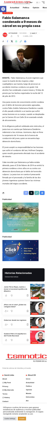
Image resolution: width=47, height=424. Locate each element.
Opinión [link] (34, 313)
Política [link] (35, 298)
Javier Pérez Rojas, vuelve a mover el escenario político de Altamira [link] (15, 289)
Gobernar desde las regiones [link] (15, 320)
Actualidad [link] (7, 13)
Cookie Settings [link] (9, 418)
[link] (3, 9)
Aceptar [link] (22, 418)
